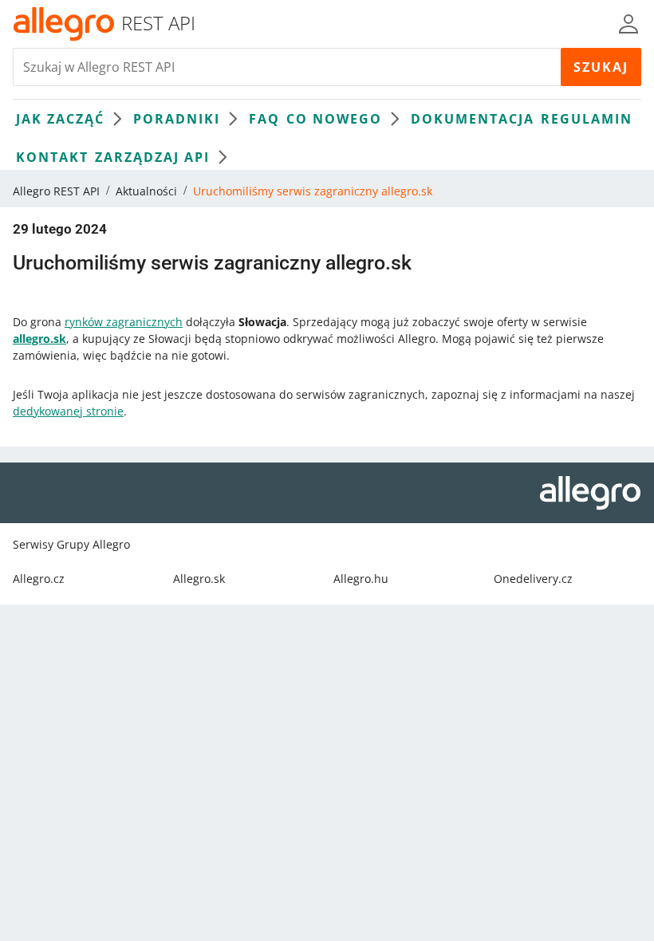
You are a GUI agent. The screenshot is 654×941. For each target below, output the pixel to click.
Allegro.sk (199, 578)
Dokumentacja (472, 119)
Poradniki (176, 119)
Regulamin (586, 119)
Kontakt (52, 157)
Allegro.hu (360, 578)
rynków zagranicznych (124, 321)
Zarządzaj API (152, 157)
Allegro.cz (39, 578)
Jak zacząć (60, 119)
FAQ (264, 119)
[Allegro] (64, 23)
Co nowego (334, 119)
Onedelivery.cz (533, 578)
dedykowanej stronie (68, 411)
